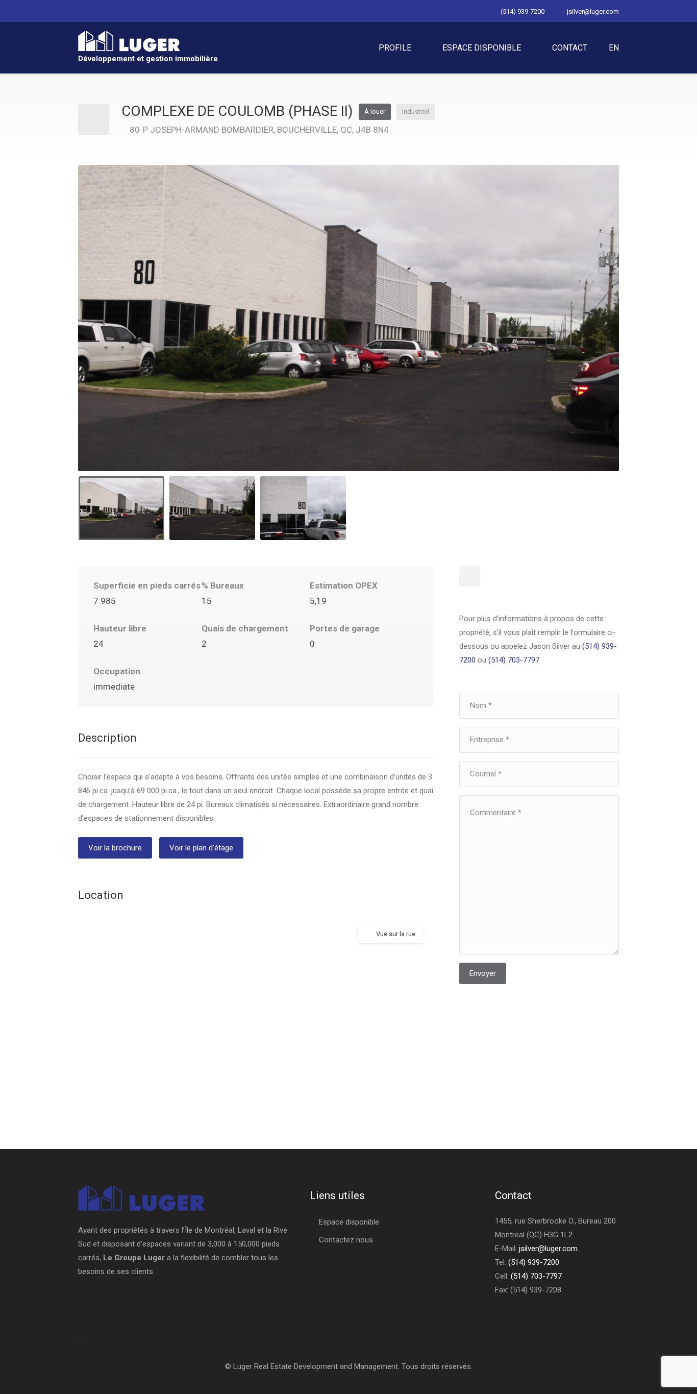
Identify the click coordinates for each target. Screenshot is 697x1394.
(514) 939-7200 (522, 11)
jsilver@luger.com (593, 11)
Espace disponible (481, 48)
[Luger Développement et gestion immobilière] (129, 40)
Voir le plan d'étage (201, 847)
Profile (395, 48)
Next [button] (590, 331)
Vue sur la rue (395, 934)
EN (614, 48)
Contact (569, 48)
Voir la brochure (115, 847)
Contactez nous (346, 1239)
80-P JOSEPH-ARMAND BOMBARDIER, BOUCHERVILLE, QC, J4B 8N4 (259, 130)
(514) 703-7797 (513, 660)
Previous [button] (107, 331)
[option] (348, 318)
